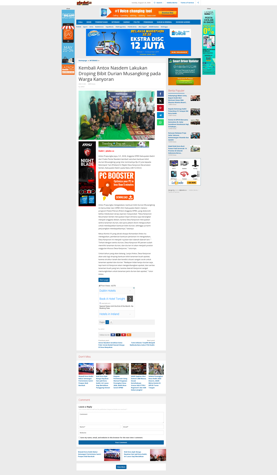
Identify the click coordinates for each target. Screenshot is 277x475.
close (68, 9)
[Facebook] (113, 334)
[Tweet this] (160, 101)
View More (121, 467)
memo (177, 190)
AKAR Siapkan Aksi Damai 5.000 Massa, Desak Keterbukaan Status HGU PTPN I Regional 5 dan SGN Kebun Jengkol (138, 383)
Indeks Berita (193, 190)
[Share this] (160, 94)
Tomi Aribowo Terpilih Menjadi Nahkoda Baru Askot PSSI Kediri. (142, 342)
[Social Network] (198, 2)
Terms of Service (173, 192)
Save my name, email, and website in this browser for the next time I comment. (111, 438)
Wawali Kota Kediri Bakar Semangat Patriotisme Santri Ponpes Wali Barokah (86, 380)
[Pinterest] (123, 334)
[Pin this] (160, 108)
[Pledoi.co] (84, 3)
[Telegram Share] (160, 115)
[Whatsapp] (160, 122)
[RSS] (128, 334)
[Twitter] (118, 334)
